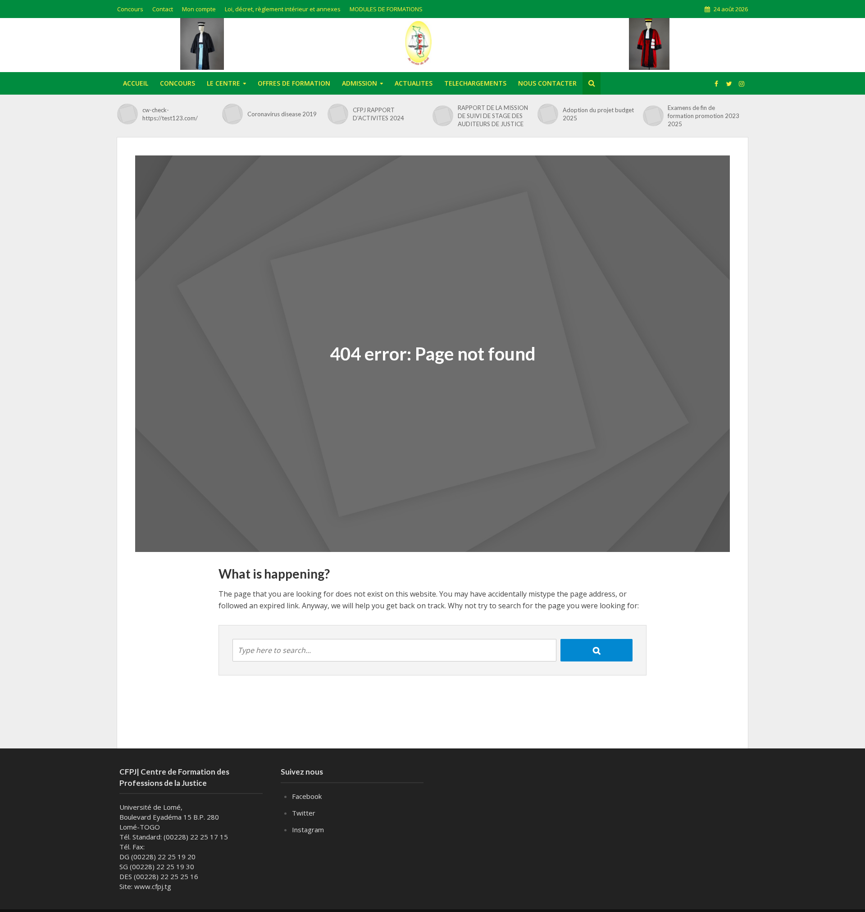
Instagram (308, 829)
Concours (130, 9)
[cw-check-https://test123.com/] (127, 114)
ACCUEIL (135, 83)
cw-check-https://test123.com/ (170, 114)
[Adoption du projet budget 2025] (547, 114)
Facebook (307, 796)
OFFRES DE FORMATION (294, 83)
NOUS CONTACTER (547, 83)
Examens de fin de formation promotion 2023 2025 (703, 116)
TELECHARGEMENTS (475, 83)
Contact (162, 9)
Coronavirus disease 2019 (282, 114)
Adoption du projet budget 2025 (598, 114)
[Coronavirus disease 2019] (232, 114)
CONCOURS (177, 83)
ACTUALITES (413, 83)
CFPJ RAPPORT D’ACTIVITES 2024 (378, 114)
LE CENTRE (223, 83)
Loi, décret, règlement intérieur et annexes (283, 9)
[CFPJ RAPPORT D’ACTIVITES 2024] (338, 114)
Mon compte (199, 9)
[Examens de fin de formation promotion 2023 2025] (653, 115)
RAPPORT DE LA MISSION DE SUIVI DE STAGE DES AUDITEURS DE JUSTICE (493, 116)
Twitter (303, 812)
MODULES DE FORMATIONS (386, 9)
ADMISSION (359, 83)
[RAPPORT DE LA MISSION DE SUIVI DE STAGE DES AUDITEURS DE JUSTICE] (442, 115)
